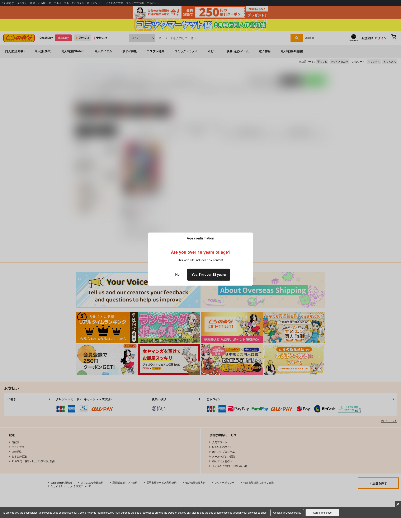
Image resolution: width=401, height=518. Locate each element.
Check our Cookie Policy (287, 512)
